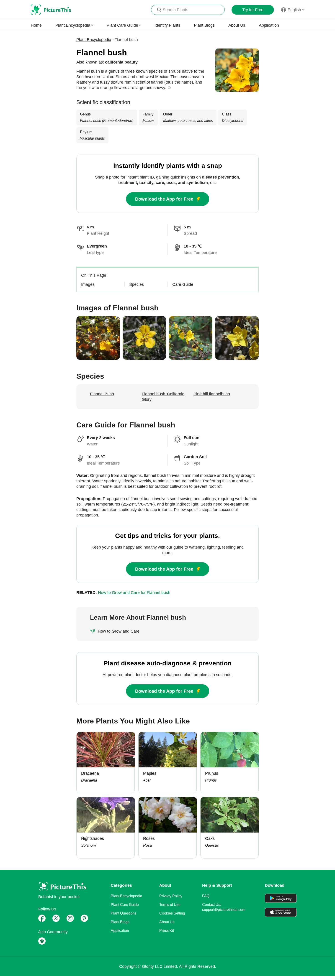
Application (269, 25)
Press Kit (166, 931)
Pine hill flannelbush (211, 394)
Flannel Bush (102, 394)
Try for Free (252, 10)
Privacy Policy (170, 896)
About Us (236, 25)
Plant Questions (124, 913)
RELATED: (123, 592)
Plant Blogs (204, 25)
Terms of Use (169, 905)
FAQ (205, 896)
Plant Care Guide (125, 905)
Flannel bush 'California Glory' (163, 397)
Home (36, 25)
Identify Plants (167, 25)
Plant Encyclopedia (93, 40)
